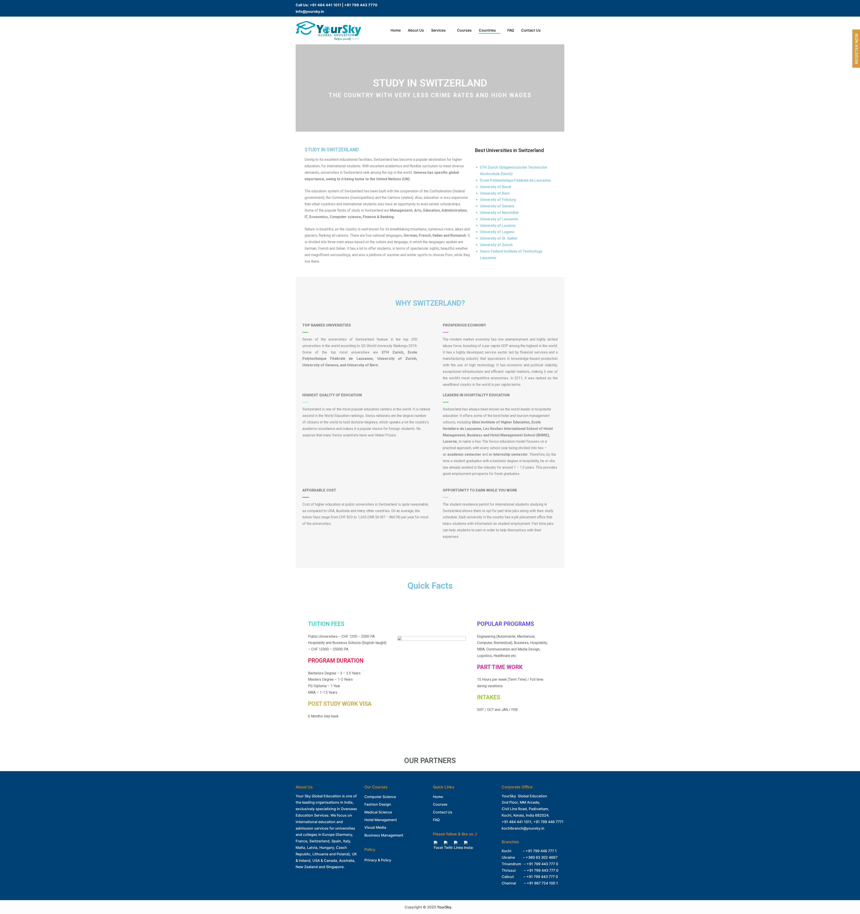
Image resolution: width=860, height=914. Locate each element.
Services (438, 30)
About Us (416, 30)
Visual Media (375, 827)
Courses (464, 30)
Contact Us (531, 30)
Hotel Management (380, 819)
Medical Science (378, 812)
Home (396, 30)
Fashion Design (377, 804)
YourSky (444, 907)
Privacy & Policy (377, 860)
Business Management (383, 835)
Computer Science (380, 796)
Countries (487, 30)
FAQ (510, 30)
